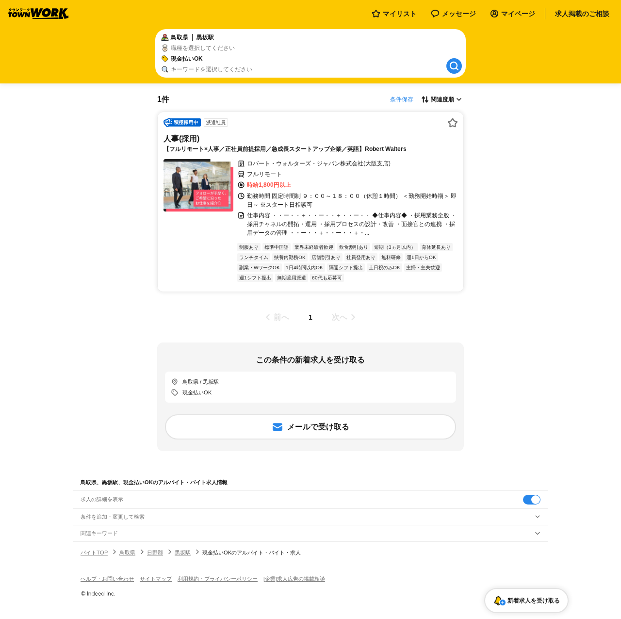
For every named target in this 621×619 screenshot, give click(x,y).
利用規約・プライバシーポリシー (218, 579)
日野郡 (155, 552)
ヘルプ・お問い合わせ (107, 579)
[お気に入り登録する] (452, 122)
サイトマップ (156, 579)
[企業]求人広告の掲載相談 (294, 579)
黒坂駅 (183, 552)
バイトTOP (94, 552)
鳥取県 (127, 552)
